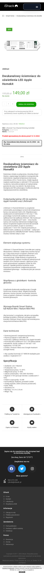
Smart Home (14, 130)
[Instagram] (32, 469)
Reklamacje (10, 544)
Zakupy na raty (10, 512)
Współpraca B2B (11, 504)
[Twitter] (22, 469)
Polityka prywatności (12, 515)
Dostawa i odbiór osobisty (14, 528)
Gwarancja (9, 539)
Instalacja (9, 531)
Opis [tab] (22, 157)
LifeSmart (10, 132)
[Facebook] (11, 469)
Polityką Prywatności (8, 568)
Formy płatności (11, 526)
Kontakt (8, 499)
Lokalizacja (9, 501)
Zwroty (8, 542)
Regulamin (9, 517)
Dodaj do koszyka (26, 104)
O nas (8, 496)
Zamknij (22, 572)
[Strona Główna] (3, 16)
